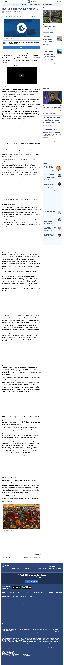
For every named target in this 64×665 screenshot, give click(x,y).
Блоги (42, 592)
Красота (22, 623)
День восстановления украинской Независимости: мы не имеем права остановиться (49, 176)
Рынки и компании (16, 615)
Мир (19, 592)
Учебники (17, 604)
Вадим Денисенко (47, 223)
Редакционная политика (7, 557)
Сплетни (17, 623)
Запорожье (22, 596)
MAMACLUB (23, 619)
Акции (26, 608)
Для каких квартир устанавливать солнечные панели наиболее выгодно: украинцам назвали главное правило (52, 26)
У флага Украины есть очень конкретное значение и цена (49, 236)
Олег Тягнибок (46, 179)
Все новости (59, 592)
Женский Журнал (31, 623)
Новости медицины (16, 619)
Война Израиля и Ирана (32, 4)
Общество (50, 592)
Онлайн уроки (22, 604)
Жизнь (26, 592)
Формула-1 (30, 600)
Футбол (13, 600)
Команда (26, 565)
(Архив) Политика (17, 11)
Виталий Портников (47, 170)
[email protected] (16, 655)
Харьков (16, 596)
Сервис (30, 608)
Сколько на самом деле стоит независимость (50, 212)
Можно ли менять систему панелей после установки (51, 30)
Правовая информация (41, 565)
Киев (13, 596)
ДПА (27, 604)
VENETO (40, 4)
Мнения (45, 163)
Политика (12, 592)
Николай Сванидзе (9, 11)
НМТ (33, 604)
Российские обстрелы (47, 4)
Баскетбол (18, 600)
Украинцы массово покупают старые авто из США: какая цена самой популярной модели (49, 52)
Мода (26, 623)
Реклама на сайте (15, 568)
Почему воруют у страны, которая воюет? (50, 228)
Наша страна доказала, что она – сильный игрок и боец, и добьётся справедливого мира (52, 111)
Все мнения (46, 242)
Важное (45, 8)
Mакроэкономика (24, 615)
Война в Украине (22, 4)
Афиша (13, 623)
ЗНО (30, 604)
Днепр (26, 596)
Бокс (26, 600)
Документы (27, 568)
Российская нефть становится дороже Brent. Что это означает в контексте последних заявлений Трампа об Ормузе (50, 220)
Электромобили (21, 608)
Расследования (36, 592)
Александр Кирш (47, 187)
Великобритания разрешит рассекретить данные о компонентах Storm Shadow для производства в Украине (51, 131)
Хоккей (22, 600)
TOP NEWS (46, 89)
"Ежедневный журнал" (8, 501)
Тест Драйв (14, 608)
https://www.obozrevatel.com (43, 629)
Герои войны (14, 4)
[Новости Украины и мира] (26, 557)
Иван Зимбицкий (47, 230)
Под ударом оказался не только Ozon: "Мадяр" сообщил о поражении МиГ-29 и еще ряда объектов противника (51, 119)
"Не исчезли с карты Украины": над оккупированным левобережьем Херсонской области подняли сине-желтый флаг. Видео (49, 39)
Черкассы (30, 596)
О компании (14, 565)
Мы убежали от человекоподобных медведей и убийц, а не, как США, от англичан (50, 184)
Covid (27, 619)
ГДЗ (13, 604)
